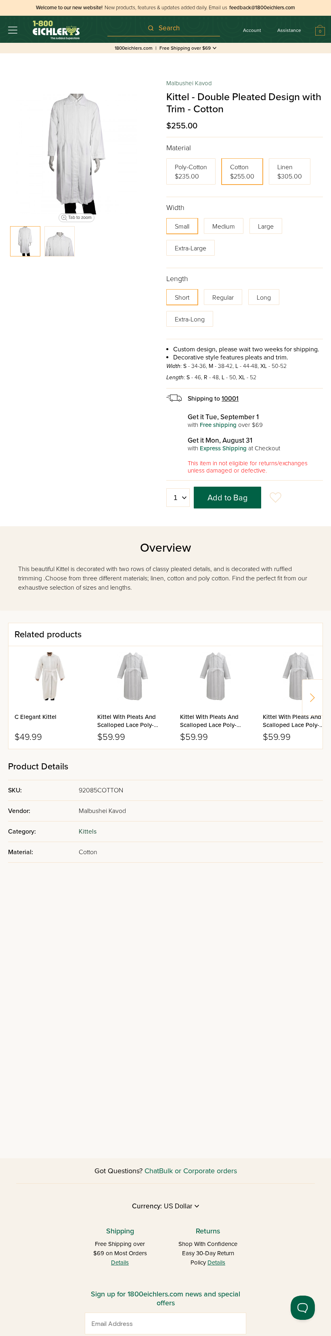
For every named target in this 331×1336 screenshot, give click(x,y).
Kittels (87, 832)
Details (120, 1262)
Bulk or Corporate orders (198, 1170)
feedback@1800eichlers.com (262, 7)
